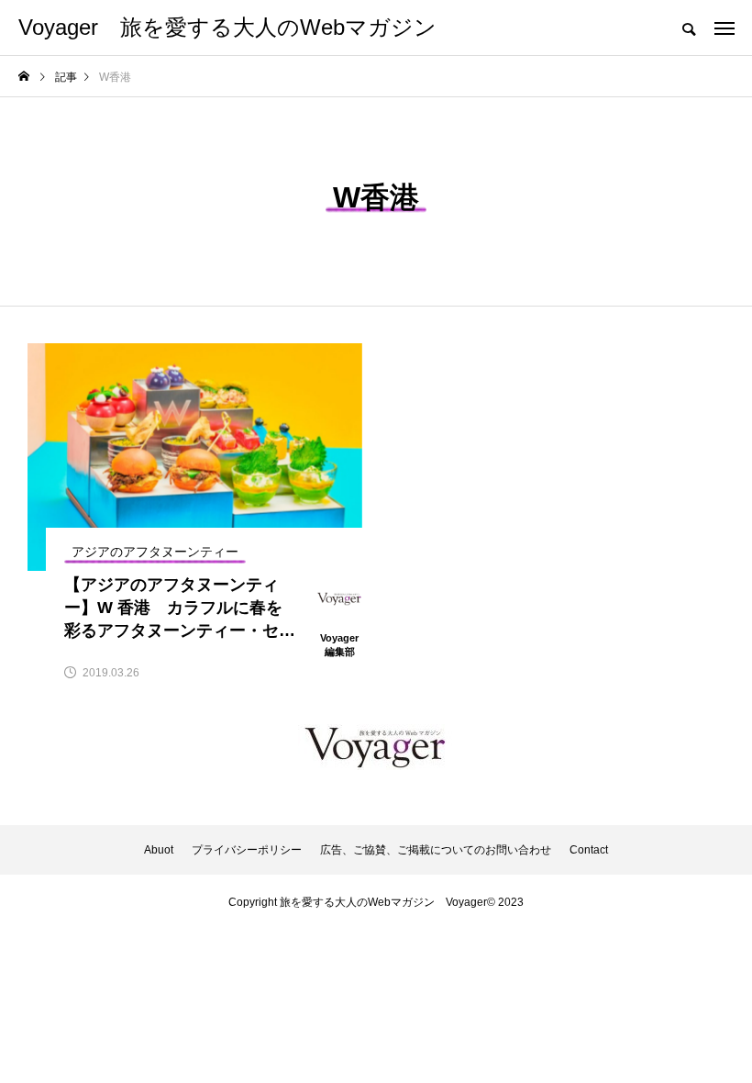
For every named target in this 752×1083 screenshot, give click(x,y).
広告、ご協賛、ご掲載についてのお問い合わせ (435, 849)
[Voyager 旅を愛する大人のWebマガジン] (376, 747)
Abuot (158, 849)
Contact (589, 849)
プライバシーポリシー (247, 849)
